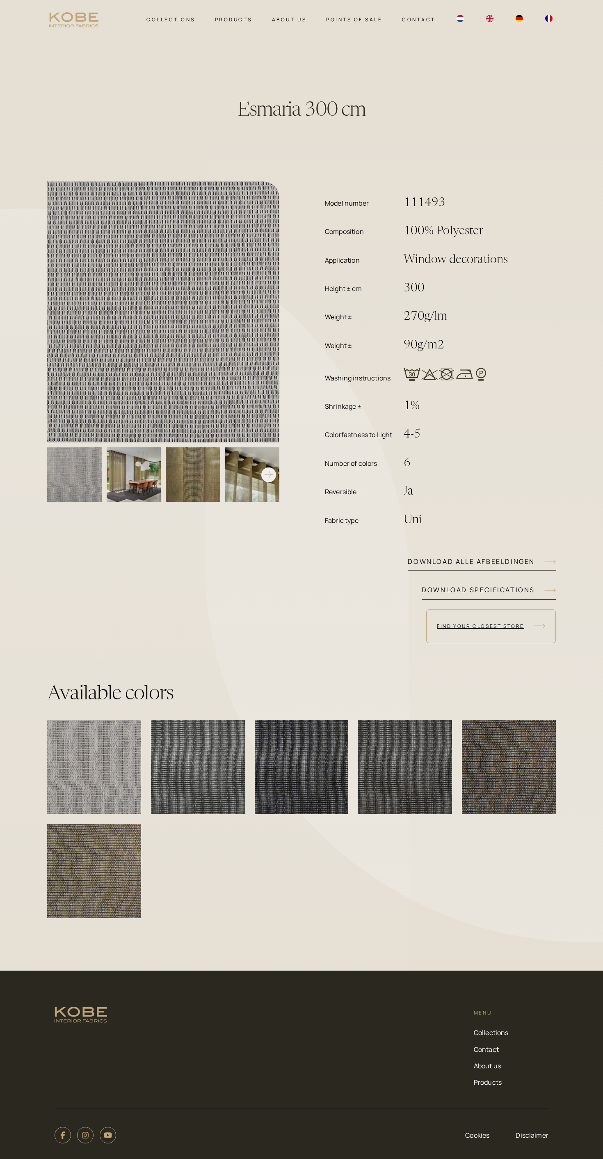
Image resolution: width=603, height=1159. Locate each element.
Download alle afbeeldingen (471, 561)
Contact (419, 19)
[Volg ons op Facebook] (63, 1135)
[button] (94, 767)
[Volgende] (268, 474)
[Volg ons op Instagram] (85, 1135)
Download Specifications (478, 589)
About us (289, 19)
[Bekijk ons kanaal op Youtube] (108, 1135)
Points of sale (354, 19)
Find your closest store (480, 626)
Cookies (477, 1135)
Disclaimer (532, 1135)
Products (233, 19)
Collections (170, 19)
